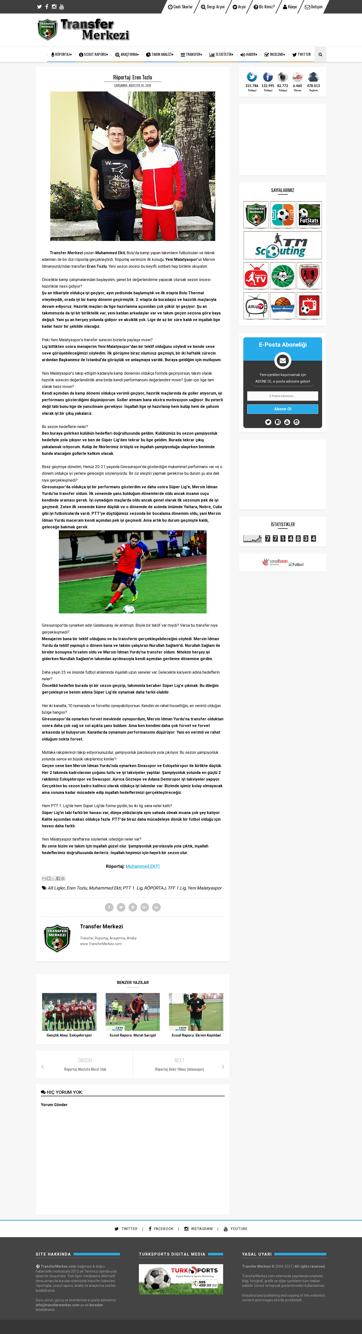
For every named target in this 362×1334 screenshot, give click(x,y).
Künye (292, 7)
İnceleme (276, 54)
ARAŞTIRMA (128, 54)
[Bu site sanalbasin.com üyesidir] (275, 564)
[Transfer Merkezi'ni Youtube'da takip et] (297, 82)
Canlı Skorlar (182, 7)
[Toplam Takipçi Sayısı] (313, 82)
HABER (250, 54)
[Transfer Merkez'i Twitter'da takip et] (252, 82)
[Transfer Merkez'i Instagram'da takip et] (282, 82)
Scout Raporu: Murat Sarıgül (133, 1035)
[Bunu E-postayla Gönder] (44, 878)
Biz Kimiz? (266, 7)
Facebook (163, 1229)
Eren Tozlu (76, 887)
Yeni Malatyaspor (204, 887)
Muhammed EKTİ (143, 866)
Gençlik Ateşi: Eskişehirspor (69, 1035)
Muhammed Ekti (105, 887)
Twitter (129, 1229)
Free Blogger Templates (198, 1327)
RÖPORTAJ (62, 54)
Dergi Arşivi (215, 7)
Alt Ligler (56, 887)
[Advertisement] (236, 29)
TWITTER (304, 54)
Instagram (201, 1229)
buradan (96, 1305)
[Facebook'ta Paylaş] (58, 878)
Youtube (239, 1229)
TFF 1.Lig (176, 887)
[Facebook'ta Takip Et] (277, 422)
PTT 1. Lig (132, 887)
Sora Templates (172, 1327)
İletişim (316, 7)
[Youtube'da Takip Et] (287, 422)
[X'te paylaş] (53, 878)
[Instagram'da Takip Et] (296, 422)
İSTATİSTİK (223, 54)
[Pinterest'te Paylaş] (62, 878)
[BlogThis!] (48, 878)
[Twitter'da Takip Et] (268, 422)
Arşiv (241, 7)
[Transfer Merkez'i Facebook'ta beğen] (268, 82)
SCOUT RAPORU (94, 54)
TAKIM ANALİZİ (161, 54)
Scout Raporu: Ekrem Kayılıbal (196, 1035)
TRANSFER (192, 54)
